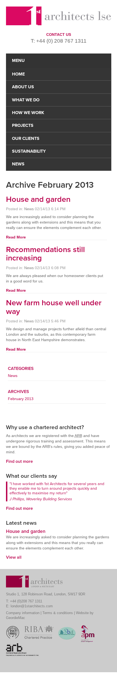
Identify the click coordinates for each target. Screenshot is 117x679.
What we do (25, 100)
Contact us (58, 34)
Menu (18, 60)
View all (13, 557)
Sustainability (29, 151)
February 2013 (20, 399)
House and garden (38, 199)
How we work (28, 112)
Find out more (19, 461)
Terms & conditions (57, 613)
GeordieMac (15, 618)
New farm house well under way (53, 307)
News (18, 164)
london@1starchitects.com (32, 606)
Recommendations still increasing (45, 254)
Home (18, 74)
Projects (22, 125)
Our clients (25, 138)
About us (23, 87)
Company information (22, 613)
